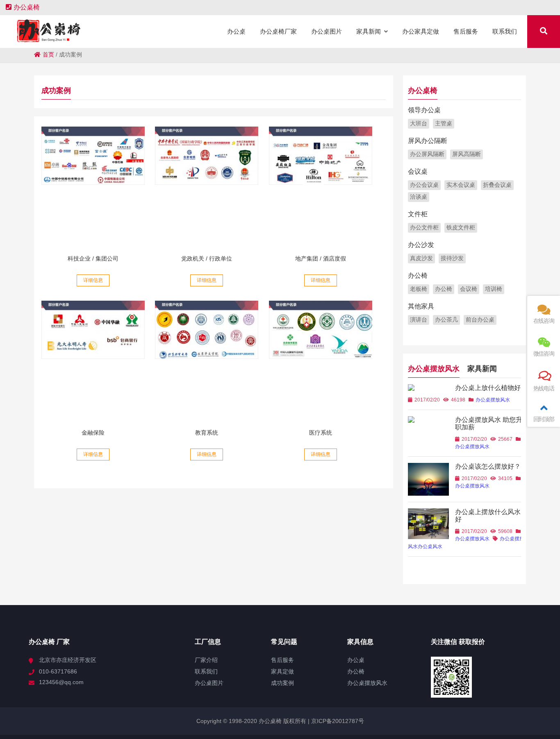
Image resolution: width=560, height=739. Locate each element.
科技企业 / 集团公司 (93, 258)
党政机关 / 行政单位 (206, 258)
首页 (48, 54)
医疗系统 (320, 432)
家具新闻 (482, 369)
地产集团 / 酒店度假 (320, 258)
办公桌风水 (430, 546)
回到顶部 (543, 419)
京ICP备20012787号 (337, 721)
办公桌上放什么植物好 (488, 387)
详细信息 (93, 280)
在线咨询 (543, 320)
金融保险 (93, 432)
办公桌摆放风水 (434, 369)
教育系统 (206, 432)
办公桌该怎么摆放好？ (488, 466)
